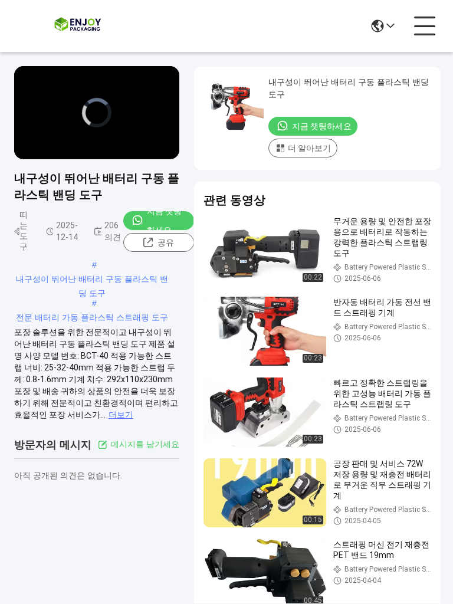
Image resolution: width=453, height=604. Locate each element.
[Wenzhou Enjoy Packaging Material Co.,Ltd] (79, 26)
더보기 (121, 414)
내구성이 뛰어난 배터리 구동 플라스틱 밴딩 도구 (92, 280)
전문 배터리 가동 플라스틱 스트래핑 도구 (92, 317)
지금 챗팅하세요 (164, 220)
